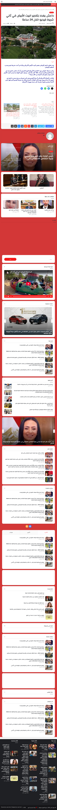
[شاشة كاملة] (6, 296)
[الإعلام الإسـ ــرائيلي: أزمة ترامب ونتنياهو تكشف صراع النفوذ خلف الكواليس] (28, 110)
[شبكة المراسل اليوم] (47, 1)
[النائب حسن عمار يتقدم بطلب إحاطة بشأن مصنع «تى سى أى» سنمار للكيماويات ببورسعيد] (28, 204)
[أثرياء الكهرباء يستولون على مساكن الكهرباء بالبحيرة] (49, 598)
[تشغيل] (51, 296)
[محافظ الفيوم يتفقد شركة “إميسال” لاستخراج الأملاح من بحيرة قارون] (33, 779)
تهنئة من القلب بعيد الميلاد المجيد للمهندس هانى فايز (32, 453)
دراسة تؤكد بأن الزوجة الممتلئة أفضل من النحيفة (34, 603)
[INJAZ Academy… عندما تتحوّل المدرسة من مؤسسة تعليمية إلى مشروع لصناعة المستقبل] (49, 359)
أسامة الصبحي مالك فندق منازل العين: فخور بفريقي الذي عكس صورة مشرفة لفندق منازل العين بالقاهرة (34, 404)
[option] (28, 157)
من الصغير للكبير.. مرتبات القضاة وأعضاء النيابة (34, 593)
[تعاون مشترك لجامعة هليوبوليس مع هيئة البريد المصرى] (8, 411)
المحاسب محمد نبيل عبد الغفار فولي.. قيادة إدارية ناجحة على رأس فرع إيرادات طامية (35, 384)
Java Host (9, 807)
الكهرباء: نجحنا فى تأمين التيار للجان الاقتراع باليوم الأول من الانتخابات (24, 789)
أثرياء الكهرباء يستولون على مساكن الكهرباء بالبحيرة (33, 597)
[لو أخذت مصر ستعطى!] (46, 204)
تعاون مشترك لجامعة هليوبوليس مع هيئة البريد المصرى (41, 409)
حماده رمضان (49, 23)
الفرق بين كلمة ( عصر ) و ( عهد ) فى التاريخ (35, 615)
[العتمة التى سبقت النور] (11, 204)
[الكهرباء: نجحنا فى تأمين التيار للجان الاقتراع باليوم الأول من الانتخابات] (33, 788)
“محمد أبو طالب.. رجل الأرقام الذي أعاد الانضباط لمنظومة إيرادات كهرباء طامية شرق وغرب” (25, 478)
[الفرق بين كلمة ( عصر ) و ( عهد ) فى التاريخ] (49, 617)
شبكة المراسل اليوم (32, 807)
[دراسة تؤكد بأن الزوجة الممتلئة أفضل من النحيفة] (49, 604)
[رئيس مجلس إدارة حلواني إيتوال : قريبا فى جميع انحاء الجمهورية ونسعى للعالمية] (49, 611)
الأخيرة (46, 532)
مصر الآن (47, 9)
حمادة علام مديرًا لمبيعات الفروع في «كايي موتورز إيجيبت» (32, 345)
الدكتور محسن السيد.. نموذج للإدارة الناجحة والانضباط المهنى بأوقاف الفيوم (38, 157)
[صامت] (8, 296)
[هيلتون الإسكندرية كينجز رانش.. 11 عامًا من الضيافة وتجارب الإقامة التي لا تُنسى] (49, 371)
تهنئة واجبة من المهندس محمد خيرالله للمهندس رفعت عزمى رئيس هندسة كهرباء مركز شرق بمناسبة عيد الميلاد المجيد (24, 460)
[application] (28, 284)
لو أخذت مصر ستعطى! (49, 210)
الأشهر (28, 532)
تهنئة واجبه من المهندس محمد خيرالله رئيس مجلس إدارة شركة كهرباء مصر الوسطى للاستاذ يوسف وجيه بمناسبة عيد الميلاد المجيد (24, 472)
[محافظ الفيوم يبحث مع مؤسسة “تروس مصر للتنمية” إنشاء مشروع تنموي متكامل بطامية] (33, 767)
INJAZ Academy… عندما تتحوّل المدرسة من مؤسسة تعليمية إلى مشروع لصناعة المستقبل (30, 332)
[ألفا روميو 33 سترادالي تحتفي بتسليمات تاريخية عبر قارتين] (45, 109)
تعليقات (11, 532)
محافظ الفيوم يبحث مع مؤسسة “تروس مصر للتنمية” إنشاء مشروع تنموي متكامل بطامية (24, 769)
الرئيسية (51, 9)
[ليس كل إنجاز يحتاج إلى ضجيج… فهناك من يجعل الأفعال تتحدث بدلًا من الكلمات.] (8, 399)
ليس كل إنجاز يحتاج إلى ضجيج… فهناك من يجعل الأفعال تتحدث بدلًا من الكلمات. (36, 397)
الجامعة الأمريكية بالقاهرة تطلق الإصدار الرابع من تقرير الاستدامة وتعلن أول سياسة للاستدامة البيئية (12, 114)
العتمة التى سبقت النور (14, 210)
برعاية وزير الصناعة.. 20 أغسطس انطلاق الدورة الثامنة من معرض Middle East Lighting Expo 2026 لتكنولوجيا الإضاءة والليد (25, 352)
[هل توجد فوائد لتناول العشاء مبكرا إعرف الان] (33, 746)
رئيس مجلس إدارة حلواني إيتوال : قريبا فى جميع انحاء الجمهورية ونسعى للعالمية (27, 609)
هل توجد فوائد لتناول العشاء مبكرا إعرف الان (24, 746)
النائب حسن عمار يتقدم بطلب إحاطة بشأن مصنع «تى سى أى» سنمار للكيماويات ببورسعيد (28, 211)
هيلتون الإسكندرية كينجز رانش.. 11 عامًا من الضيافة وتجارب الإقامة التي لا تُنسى (27, 370)
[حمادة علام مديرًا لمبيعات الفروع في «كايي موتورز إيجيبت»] (49, 347)
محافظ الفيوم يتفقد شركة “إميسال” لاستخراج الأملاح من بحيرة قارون (24, 780)
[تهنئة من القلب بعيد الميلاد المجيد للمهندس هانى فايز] (49, 454)
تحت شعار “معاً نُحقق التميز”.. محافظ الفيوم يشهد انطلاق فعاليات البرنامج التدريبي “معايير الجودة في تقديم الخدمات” (24, 757)
